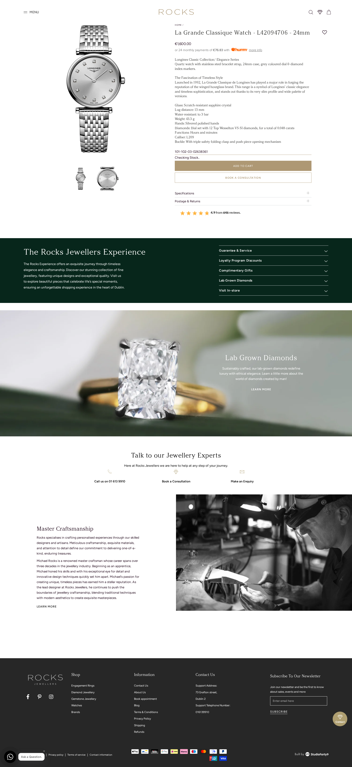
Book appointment (145, 698)
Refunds (139, 731)
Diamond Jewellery (83, 692)
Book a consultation (243, 177)
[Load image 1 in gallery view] (80, 178)
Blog (137, 705)
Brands (75, 712)
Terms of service (76, 754)
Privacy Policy (142, 718)
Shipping (139, 725)
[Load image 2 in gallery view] (108, 178)
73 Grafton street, (206, 692)
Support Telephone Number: (213, 705)
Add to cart (243, 165)
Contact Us (141, 685)
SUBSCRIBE (278, 711)
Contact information (101, 754)
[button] (311, 12)
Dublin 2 (201, 698)
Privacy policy (55, 754)
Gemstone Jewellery (83, 698)
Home (178, 25)
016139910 (202, 712)
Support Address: (206, 685)
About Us (140, 692)
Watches (76, 705)
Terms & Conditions (146, 712)
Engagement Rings (82, 685)
